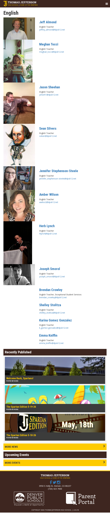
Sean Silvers (47, 128)
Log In (76, 510)
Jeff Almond (47, 22)
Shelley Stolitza (50, 305)
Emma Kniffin (48, 335)
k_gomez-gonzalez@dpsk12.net (53, 327)
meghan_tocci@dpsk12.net (51, 51)
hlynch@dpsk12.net (48, 233)
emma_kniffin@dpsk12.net (51, 343)
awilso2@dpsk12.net (48, 202)
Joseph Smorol (49, 269)
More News (11, 446)
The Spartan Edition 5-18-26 (21, 435)
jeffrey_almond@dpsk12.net (52, 29)
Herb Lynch (47, 226)
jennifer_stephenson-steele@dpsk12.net (57, 178)
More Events (12, 462)
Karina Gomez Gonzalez (55, 320)
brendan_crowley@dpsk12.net (53, 297)
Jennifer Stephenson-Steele (58, 171)
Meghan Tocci (48, 44)
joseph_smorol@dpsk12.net (52, 276)
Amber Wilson (48, 195)
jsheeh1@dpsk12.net (48, 94)
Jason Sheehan (49, 87)
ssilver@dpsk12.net (48, 136)
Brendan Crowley (50, 290)
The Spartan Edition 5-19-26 (21, 406)
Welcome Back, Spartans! (19, 378)
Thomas (22, 2)
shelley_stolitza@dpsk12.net (52, 312)
